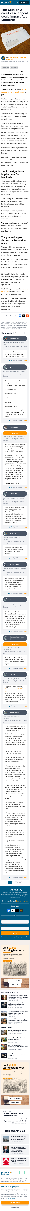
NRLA (19, 324)
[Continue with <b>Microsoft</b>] (21, 910)
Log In (15, 933)
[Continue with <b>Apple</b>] (13, 910)
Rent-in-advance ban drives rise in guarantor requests (17, 1038)
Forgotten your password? (20, 937)
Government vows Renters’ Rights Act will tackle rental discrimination (18, 996)
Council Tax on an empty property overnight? (17, 1054)
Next (19, 883)
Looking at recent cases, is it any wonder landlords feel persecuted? (18, 1031)
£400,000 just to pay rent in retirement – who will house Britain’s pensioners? (16, 1004)
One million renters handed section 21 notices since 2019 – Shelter (19, 1160)
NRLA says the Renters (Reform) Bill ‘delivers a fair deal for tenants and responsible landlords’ (18, 1149)
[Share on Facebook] (20, 315)
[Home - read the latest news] (8, 2)
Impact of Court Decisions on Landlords (14, 323)
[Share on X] (23, 315)
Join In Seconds (22, 901)
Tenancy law (15, 327)
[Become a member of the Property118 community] (15, 961)
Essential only (15, 1207)
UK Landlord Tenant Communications (13, 328)
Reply (25, 360)
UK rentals (18, 329)
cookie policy (11, 1198)
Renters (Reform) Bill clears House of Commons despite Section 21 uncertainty (19, 1138)
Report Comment (17, 360)
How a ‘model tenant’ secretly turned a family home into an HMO (18, 1019)
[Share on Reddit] (27, 315)
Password (4, 925)
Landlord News (5, 67)
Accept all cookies (15, 1202)
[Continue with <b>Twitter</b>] (17, 910)
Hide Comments (19, 333)
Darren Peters (9, 689)
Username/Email (6, 919)
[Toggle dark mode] (17, 2)
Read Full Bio (15, 433)
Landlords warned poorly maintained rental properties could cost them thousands (18, 1046)
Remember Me (7, 937)
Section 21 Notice (6, 327)
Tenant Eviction (14, 67)
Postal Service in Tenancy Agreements (16, 325)
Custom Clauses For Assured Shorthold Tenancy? (13, 1115)
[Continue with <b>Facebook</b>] (8, 910)
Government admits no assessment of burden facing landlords (18, 1012)
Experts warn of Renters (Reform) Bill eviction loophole (15, 1122)
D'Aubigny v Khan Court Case (13, 322)
